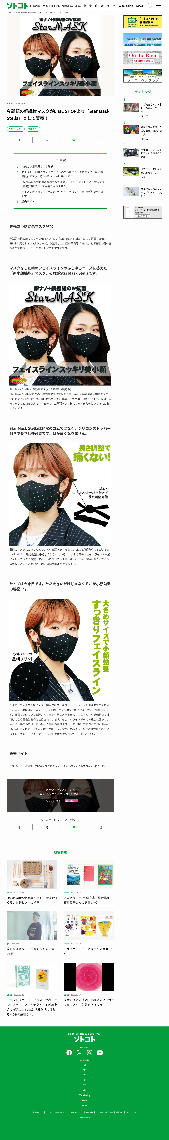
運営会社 (119, 1112)
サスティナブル (16, 128)
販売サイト (28, 201)
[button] (20, 140)
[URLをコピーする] (101, 140)
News (84, 1105)
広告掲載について (76, 1112)
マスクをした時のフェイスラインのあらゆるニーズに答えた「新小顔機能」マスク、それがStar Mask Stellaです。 (62, 174)
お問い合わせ (38, 1112)
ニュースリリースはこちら (56, 1112)
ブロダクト (33, 128)
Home (9, 12)
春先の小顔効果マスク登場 (37, 166)
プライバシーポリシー (104, 1112)
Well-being (126, 6)
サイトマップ (131, 1112)
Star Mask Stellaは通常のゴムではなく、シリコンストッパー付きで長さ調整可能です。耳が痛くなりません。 (63, 184)
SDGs (139, 6)
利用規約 (89, 1112)
